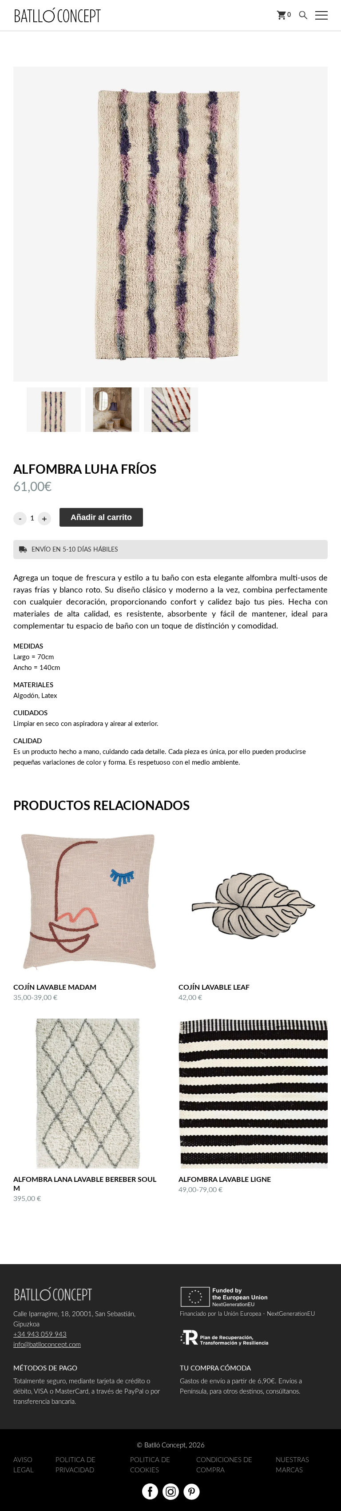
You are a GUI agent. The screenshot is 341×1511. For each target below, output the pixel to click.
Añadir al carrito (101, 517)
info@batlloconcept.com (47, 1345)
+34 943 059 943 (40, 1334)
